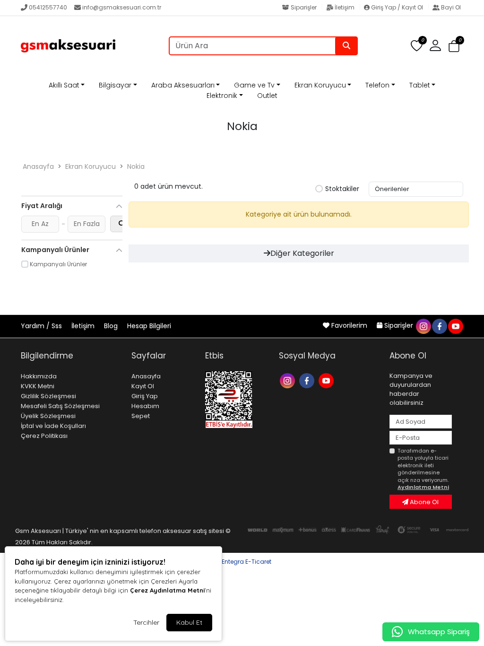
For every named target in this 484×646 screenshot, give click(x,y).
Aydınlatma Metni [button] (423, 487)
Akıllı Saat (64, 85)
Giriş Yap (144, 396)
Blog (112, 326)
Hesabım (145, 406)
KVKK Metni (37, 386)
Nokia (136, 166)
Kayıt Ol (142, 386)
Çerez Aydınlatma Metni (167, 590)
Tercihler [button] (146, 622)
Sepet (140, 415)
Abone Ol (423, 502)
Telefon (377, 85)
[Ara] (346, 45)
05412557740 (48, 7)
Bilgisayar (115, 85)
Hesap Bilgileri (149, 326)
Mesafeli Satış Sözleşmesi (60, 406)
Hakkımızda (39, 376)
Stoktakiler (342, 189)
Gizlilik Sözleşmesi (48, 396)
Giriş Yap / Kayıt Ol (397, 7)
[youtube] (455, 325)
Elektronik (222, 95)
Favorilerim (349, 325)
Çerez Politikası (44, 435)
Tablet (419, 85)
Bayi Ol (450, 7)
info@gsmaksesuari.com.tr (121, 7)
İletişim (344, 7)
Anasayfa (38, 166)
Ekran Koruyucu (320, 85)
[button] (454, 46)
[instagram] (423, 325)
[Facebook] (308, 380)
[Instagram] (288, 380)
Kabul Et (189, 622)
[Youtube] (327, 380)
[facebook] (439, 325)
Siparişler (303, 7)
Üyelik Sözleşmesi (48, 415)
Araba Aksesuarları (183, 85)
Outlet (267, 95)
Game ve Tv (254, 85)
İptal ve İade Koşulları (53, 425)
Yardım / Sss (42, 326)
